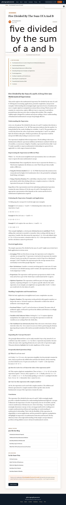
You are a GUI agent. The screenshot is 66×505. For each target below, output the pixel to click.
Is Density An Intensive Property (17, 434)
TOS (39, 2)
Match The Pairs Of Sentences (16, 462)
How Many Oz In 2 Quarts (15, 468)
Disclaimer (31, 2)
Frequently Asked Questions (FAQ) (19, 81)
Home (17, 2)
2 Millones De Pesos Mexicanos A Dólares (19, 437)
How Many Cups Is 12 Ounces (16, 443)
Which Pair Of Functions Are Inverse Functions (20, 446)
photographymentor (8, 2)
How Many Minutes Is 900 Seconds (17, 440)
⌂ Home (59, 1)
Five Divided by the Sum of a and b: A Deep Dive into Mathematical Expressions (28, 62)
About (21, 2)
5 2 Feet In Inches (13, 459)
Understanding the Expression (18, 65)
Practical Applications (16, 73)
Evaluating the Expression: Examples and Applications (23, 70)
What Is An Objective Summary (16, 465)
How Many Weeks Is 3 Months (16, 471)
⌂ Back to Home (13, 484)
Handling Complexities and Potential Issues (21, 76)
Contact (25, 2)
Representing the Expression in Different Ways (22, 68)
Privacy (35, 2)
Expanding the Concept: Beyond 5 (19, 78)
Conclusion (14, 84)
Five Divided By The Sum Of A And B (31, 477)
